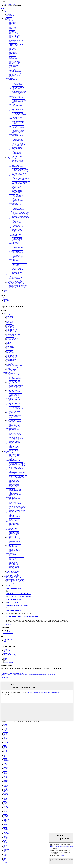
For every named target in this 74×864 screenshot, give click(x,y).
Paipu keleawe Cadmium (18, 140)
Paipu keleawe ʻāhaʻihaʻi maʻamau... (17, 605)
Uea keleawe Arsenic (17, 239)
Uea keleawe (12, 30)
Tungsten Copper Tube (17, 165)
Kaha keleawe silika (16, 152)
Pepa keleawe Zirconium (17, 119)
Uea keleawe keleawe (17, 225)
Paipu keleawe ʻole (13, 36)
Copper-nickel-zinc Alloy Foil (19, 170)
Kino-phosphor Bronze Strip (18, 99)
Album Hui (9, 14)
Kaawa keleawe (13, 70)
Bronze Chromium (13, 126)
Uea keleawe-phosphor (17, 101)
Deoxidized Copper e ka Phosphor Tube (18, 289)
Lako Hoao (9, 17)
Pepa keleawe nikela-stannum (19, 93)
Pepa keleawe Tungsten (17, 160)
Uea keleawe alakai (16, 233)
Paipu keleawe (12, 32)
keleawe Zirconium (13, 118)
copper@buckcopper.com (9, 4)
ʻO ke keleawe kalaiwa (17, 248)
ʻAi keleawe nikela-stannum (18, 89)
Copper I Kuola (12, 74)
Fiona (2, 679)
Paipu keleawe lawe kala (17, 250)
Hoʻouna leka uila (5, 677)
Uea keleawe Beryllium (17, 86)
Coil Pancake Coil (13, 76)
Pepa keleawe (12, 22)
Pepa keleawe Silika (16, 151)
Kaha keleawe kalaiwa (17, 246)
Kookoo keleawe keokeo (18, 270)
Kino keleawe (12, 104)
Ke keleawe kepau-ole (14, 251)
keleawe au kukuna (13, 45)
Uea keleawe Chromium (17, 131)
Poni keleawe (9, 47)
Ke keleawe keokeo (13, 267)
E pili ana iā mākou (7, 11)
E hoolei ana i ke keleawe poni (19, 261)
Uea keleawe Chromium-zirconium (20, 216)
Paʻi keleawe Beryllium (17, 82)
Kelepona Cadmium (13, 134)
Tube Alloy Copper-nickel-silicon (19, 183)
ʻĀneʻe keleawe (12, 66)
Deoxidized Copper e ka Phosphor (14, 282)
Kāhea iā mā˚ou (7, 293)
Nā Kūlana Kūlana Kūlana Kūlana (17, 71)
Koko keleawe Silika (17, 190)
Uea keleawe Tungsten (17, 164)
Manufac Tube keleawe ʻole (14, 610)
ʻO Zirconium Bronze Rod (18, 122)
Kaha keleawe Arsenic (17, 238)
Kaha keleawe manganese (18, 196)
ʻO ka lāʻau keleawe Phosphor (19, 114)
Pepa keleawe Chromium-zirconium (20, 212)
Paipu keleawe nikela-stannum (19, 95)
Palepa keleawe (12, 24)
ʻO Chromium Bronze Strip (18, 129)
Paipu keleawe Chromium (18, 132)
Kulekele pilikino (20, 673)
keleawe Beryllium (13, 79)
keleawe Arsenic (13, 235)
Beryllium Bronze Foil (17, 83)
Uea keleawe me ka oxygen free (16, 73)
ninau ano (3, 670)
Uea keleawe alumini (17, 147)
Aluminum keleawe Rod (17, 145)
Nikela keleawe (24, 674)
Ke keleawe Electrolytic (14, 75)
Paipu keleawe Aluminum (18, 209)
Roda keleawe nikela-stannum (19, 91)
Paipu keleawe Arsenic (17, 242)
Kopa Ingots (12, 48)
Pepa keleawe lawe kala (17, 244)
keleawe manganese (13, 194)
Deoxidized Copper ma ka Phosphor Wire (18, 287)
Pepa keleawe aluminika (17, 143)
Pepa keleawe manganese (18, 195)
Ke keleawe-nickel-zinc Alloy (16, 166)
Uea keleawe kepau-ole (17, 256)
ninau (7, 624)
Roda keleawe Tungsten (17, 162)
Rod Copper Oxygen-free (15, 278)
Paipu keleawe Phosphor (17, 117)
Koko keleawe (12, 28)
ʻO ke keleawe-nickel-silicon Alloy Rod (21, 181)
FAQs (4, 291)
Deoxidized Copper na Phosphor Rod (17, 286)
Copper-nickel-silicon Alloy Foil (19, 179)
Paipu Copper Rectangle (14, 62)
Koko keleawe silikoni (17, 153)
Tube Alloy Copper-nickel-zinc (19, 174)
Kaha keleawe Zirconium (18, 121)
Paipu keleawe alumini (17, 148)
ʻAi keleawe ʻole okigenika (15, 277)
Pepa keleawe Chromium (18, 127)
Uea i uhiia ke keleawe (52, 674)
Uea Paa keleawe (13, 31)
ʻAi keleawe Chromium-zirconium (20, 213)
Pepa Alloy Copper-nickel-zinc (19, 168)
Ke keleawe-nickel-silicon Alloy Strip (20, 178)
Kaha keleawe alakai (17, 230)
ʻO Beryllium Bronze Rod (18, 84)
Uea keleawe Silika (16, 155)
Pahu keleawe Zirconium (18, 125)
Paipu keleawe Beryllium (18, 87)
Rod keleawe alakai (16, 231)
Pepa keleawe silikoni (17, 186)
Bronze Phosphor (13, 110)
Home (4, 10)
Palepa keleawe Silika (17, 188)
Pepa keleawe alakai (16, 229)
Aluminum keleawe (13, 142)
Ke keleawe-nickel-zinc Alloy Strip (20, 169)
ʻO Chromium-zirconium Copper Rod (20, 214)
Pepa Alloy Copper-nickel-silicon (19, 177)
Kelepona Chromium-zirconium (16, 211)
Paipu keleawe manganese (18, 201)
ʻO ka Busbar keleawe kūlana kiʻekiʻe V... (18, 594)
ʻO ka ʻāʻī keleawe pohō (17, 113)
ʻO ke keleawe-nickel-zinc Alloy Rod (20, 171)
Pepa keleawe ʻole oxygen (15, 276)
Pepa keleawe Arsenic (17, 237)
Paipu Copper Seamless (14, 63)
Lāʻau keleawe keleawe (17, 108)
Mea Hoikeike (9, 13)
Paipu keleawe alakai (17, 234)
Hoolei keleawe (12, 259)
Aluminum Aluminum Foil (18, 207)
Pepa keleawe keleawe (17, 105)
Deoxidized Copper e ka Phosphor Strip (18, 285)
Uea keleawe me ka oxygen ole (16, 280)
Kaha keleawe (12, 23)
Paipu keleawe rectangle (14, 35)
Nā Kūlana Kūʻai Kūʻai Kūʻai (16, 44)
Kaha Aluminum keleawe (18, 205)
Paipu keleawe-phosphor (17, 102)
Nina (2, 678)
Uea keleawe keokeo (17, 272)
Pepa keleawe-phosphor (17, 97)
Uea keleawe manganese (17, 200)
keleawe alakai (12, 227)
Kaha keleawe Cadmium (17, 136)
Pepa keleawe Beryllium (17, 80)
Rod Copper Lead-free (17, 255)
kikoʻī (10, 624)
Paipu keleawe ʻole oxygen (15, 281)
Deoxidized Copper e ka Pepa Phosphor (18, 283)
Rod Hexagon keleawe (14, 69)
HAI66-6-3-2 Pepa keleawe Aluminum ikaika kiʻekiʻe (22, 616)
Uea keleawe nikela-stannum (18, 92)
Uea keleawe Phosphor (17, 116)
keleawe (8, 19)
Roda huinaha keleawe (14, 67)
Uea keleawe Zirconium (17, 123)
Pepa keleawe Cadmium (17, 135)
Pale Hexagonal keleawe (15, 41)
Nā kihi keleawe (13, 39)
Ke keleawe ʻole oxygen (11, 274)
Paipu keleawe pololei (14, 37)
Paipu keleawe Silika (17, 156)
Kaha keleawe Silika (17, 187)
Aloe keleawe (9, 78)
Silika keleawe (12, 185)
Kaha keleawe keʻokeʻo (17, 269)
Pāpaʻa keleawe (12, 54)
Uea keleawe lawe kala (17, 247)
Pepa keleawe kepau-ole (17, 252)
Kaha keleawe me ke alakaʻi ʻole (19, 254)
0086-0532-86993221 (8, 633)
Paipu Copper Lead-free (17, 257)
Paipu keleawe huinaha (14, 33)
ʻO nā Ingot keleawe (14, 20)
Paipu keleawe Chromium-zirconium (20, 217)
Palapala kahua (11, 673)
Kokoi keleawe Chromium (18, 130)
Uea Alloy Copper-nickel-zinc (19, 173)
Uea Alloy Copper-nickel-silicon (19, 182)
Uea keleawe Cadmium (17, 139)
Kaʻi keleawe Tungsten (17, 161)
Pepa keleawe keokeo (17, 268)
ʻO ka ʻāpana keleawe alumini (19, 144)
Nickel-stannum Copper (14, 88)
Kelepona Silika (13, 149)
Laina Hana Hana (10, 15)
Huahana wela (4, 673)
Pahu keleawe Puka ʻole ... (14, 599)
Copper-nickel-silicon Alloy (15, 175)
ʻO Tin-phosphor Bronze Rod (19, 100)
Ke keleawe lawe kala (14, 243)
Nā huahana (6, 18)
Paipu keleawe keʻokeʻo (17, 273)
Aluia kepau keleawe (5, 674)
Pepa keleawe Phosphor (17, 112)
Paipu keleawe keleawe (17, 109)
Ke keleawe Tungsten (14, 158)
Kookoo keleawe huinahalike (16, 40)
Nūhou (5, 290)
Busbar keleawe (13, 26)
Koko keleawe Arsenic (17, 240)
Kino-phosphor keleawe (14, 96)
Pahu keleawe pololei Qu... (14, 588)
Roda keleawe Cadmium (17, 138)
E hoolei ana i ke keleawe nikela (19, 263)
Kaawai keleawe (13, 43)
